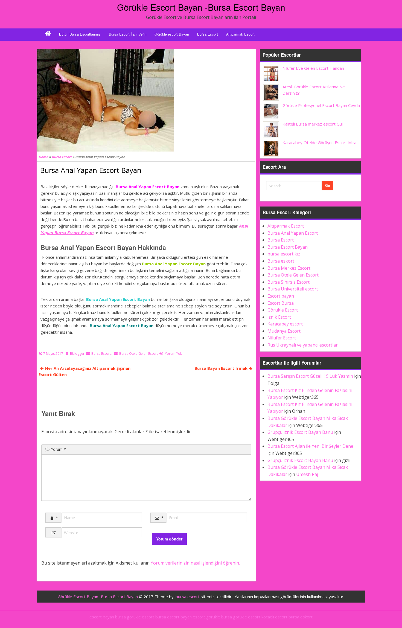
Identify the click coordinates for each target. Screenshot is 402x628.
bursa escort (188, 596)
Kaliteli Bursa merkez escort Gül (312, 124)
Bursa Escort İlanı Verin (127, 34)
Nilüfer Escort (281, 338)
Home (43, 157)
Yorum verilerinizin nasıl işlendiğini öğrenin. (195, 563)
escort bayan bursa (107, 617)
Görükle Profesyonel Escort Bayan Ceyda (321, 105)
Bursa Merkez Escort (288, 268)
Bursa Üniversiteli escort (292, 289)
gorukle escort (140, 617)
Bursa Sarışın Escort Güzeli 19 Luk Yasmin (310, 376)
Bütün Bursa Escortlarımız (80, 34)
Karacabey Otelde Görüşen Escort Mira (319, 142)
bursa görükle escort (240, 617)
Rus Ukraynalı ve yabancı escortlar (302, 345)
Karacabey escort (285, 324)
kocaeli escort (274, 617)
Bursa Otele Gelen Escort (138, 353)
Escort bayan (280, 296)
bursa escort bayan (173, 617)
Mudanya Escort (284, 331)
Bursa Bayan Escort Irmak (220, 368)
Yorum (58, 449)
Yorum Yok (173, 353)
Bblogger (77, 353)
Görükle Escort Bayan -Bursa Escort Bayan (201, 7)
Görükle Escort (282, 310)
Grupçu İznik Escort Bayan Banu (300, 432)
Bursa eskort (280, 261)
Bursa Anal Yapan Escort (292, 233)
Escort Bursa (280, 303)
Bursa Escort (207, 34)
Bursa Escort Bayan (287, 247)
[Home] (48, 34)
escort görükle (206, 617)
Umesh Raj (307, 474)
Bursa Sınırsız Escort (288, 282)
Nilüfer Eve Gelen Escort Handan (313, 68)
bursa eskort (301, 617)
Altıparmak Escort (240, 34)
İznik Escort (279, 317)
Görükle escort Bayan (172, 34)
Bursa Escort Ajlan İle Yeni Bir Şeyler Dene (310, 446)
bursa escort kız (283, 254)
